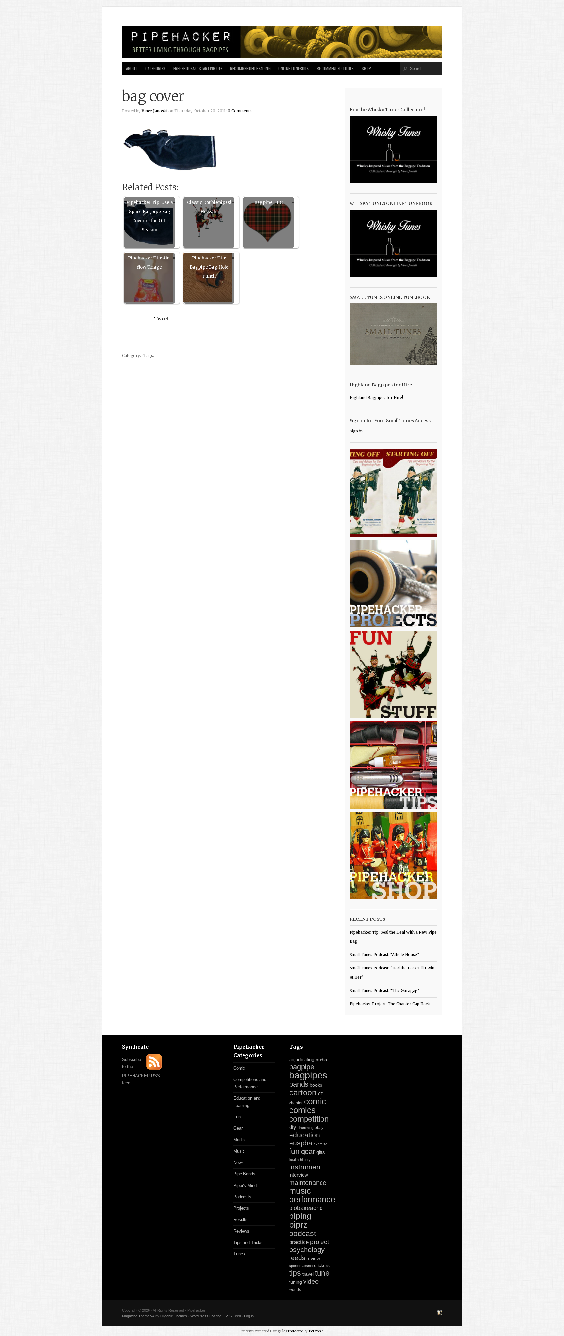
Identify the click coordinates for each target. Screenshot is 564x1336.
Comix (239, 1068)
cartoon (303, 1092)
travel (308, 1274)
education (304, 1135)
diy (292, 1127)
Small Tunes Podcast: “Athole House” (384, 954)
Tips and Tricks (248, 1242)
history (305, 1160)
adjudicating (301, 1059)
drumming (305, 1128)
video (311, 1281)
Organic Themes (173, 1316)
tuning (295, 1282)
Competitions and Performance (249, 1083)
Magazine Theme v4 (138, 1316)
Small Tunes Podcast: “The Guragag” (385, 990)
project (319, 1241)
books (316, 1085)
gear (308, 1151)
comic (315, 1101)
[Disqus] (226, 454)
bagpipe (301, 1067)
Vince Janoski (154, 111)
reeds (297, 1257)
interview (298, 1175)
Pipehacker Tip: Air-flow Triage (149, 262)
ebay (319, 1127)
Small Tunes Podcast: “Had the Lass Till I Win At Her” (392, 973)
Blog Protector (291, 1331)
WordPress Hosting (205, 1316)
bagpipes (308, 1075)
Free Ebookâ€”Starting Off (197, 68)
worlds (295, 1289)
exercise (320, 1144)
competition (309, 1118)
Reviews (241, 1231)
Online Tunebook (293, 68)
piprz (298, 1224)
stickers (322, 1265)
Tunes (239, 1253)
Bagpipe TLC (268, 202)
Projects (241, 1208)
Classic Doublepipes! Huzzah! (209, 207)
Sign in (356, 431)
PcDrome (316, 1331)
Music (239, 1151)
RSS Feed (233, 1316)
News (238, 1162)
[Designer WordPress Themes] (439, 1313)
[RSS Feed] (154, 1068)
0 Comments (240, 111)
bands (298, 1084)
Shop (366, 68)
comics (302, 1110)
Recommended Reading (250, 68)
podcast (302, 1233)
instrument (305, 1167)
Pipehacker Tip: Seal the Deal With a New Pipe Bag (393, 937)
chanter (296, 1103)
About (131, 68)
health (294, 1160)
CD (321, 1094)
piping (300, 1215)
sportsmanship (301, 1266)
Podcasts (242, 1196)
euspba (300, 1143)
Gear (238, 1128)
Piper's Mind (245, 1185)
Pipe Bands (244, 1173)
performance (312, 1199)
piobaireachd (306, 1208)
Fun (237, 1116)
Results (240, 1219)
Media (239, 1139)
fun (294, 1151)
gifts (320, 1152)
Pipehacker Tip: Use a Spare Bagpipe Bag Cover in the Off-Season (149, 216)
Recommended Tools (335, 68)
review (313, 1258)
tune (322, 1273)
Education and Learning (246, 1102)
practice (299, 1242)
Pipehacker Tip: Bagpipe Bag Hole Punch (209, 267)
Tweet (161, 319)
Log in (249, 1316)
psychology (307, 1250)
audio (321, 1059)
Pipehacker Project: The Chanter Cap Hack (390, 1004)
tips (295, 1273)
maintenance (307, 1182)
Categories (155, 68)
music (300, 1190)
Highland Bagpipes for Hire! (376, 397)
